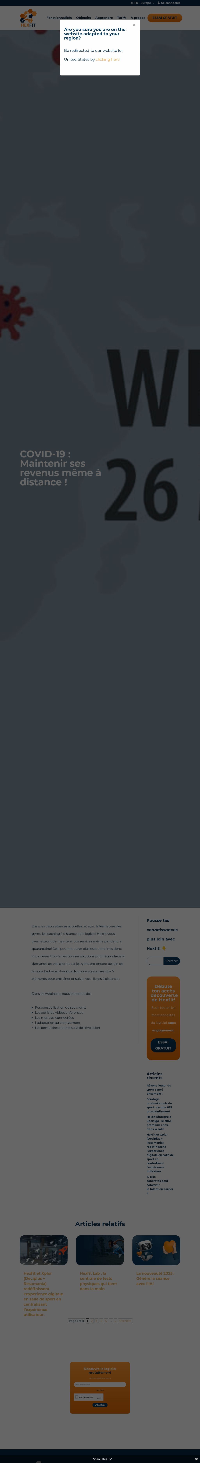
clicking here (108, 59)
